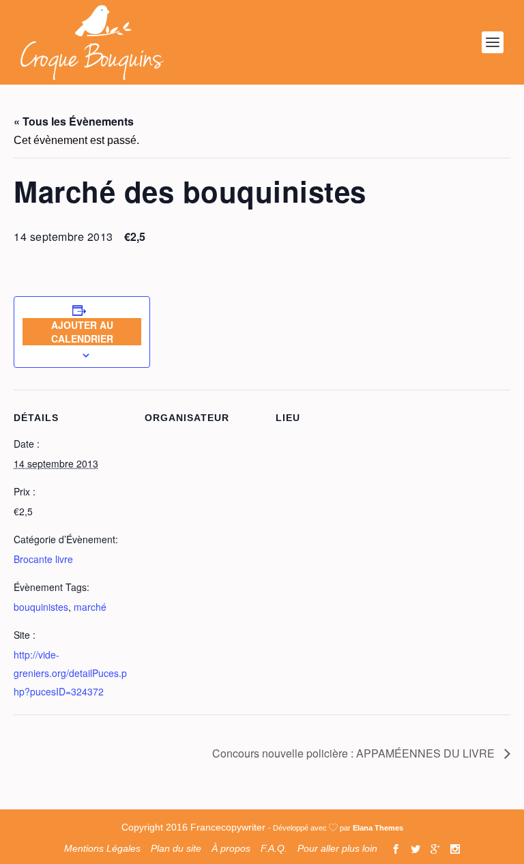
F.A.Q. (274, 848)
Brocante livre (43, 559)
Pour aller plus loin (337, 848)
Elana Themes (378, 828)
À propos (231, 848)
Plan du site (176, 848)
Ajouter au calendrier (82, 331)
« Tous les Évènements (74, 121)
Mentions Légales (102, 848)
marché (90, 607)
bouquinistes (41, 607)
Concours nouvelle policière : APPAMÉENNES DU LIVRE (354, 753)
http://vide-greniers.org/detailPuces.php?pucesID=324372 (70, 673)
